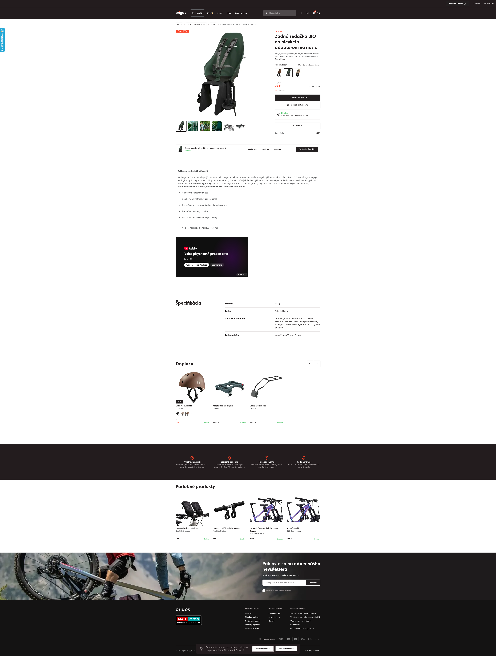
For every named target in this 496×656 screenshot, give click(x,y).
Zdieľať (299, 125)
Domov (179, 24)
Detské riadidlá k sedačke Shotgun (227, 528)
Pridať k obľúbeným (299, 105)
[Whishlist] (307, 13)
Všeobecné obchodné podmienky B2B (305, 617)
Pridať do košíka (299, 97)
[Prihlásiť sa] (301, 13)
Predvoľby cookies (263, 649)
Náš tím (271, 621)
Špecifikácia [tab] (252, 149)
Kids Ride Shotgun (183, 531)
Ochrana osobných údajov (300, 621)
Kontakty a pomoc (252, 625)
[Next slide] (317, 364)
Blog (229, 13)
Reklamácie (295, 625)
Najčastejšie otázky (252, 621)
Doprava (248, 613)
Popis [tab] (240, 149)
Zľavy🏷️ (210, 13)
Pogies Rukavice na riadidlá (186, 528)
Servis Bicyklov (274, 617)
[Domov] (183, 609)
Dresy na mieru (241, 13)
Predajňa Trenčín (456, 3)
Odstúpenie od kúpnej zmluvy (302, 628)
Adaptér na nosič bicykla (223, 406)
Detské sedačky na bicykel (196, 24)
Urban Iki (279, 31)
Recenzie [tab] (277, 149)
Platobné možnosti (252, 617)
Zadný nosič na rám (258, 406)
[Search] (266, 13)
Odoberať (313, 583)
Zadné (213, 24)
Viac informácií (237, 650)
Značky (220, 13)
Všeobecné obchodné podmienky (303, 613)
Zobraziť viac (280, 59)
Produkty (199, 13)
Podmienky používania (312, 651)
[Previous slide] (310, 364)
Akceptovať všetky (286, 649)
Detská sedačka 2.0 (295, 528)
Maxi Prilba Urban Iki (184, 406)
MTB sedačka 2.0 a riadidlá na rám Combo (264, 529)
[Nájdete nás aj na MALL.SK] (189, 620)
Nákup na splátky (252, 628)
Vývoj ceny (281, 90)
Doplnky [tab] (265, 149)
